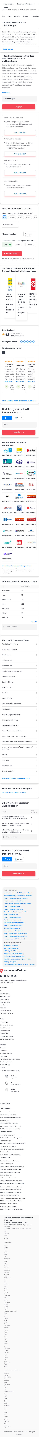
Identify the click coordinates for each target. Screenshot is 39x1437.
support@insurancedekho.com (16, 980)
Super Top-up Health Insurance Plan (15, 912)
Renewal (25, 16)
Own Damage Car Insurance (9, 1123)
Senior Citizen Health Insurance (14, 922)
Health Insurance (9, 893)
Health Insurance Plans (24, 893)
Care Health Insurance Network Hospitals (10, 303)
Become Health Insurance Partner (10, 1192)
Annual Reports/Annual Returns (10, 1059)
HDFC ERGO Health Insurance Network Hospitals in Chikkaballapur (15, 824)
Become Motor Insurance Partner (10, 1190)
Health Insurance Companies (13, 909)
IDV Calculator (4, 1120)
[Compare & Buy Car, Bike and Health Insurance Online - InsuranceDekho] (13, 971)
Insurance (8, 4)
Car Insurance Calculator (8, 1115)
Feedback (3, 1051)
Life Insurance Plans (6, 1175)
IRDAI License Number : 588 (17, 1223)
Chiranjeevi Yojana (10, 962)
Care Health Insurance (11, 948)
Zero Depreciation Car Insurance (10, 1117)
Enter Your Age (8, 224)
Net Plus (5, 693)
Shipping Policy (5, 1031)
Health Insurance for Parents (13, 925)
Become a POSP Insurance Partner (10, 1187)
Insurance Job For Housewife (9, 1204)
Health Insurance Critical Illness (14, 901)
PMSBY (29, 959)
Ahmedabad (6, 599)
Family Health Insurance (12, 920)
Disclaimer (3, 1056)
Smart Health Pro (8, 771)
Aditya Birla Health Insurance (13, 953)
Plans (9, 16)
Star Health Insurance (11, 945)
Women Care (7, 766)
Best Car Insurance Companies (10, 1129)
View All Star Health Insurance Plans (15, 779)
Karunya (32, 964)
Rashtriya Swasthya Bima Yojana (14, 959)
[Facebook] (1, 976)
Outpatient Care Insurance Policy (14, 736)
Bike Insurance (4, 994)
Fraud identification (6, 1053)
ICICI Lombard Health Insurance (14, 956)
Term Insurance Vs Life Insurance (10, 1169)
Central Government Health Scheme (16, 964)
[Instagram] (8, 976)
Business (3, 1008)
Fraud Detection (5, 1028)
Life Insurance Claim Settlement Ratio (12, 1166)
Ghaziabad (6, 591)
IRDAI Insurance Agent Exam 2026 (10, 1201)
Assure (4, 755)
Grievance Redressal (6, 1025)
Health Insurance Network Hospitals (15, 936)
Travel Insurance (5, 1010)
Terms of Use (4, 1033)
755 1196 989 (8, 983)
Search (19, 107)
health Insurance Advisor (12, 906)
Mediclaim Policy (9, 895)
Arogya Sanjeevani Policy (11, 715)
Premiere (5, 760)
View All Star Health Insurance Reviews (18, 401)
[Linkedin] (12, 976)
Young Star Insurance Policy (12, 731)
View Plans (17, 432)
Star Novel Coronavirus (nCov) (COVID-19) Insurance (17, 748)
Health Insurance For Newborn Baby (15, 933)
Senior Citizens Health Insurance (10, 1155)
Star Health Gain (8, 682)
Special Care (6, 687)
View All (34, 622)
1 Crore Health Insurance (24, 895)
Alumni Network (5, 1065)
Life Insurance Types (6, 1164)
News (6, 8)
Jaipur (4, 613)
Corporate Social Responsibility (10, 1070)
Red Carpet (6, 655)
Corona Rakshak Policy (10, 725)
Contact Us (3, 1048)
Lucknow (5, 617)
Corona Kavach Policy (10, 720)
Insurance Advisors (25, 4)
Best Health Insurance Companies (11, 1138)
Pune (3, 604)
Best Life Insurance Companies (10, 1172)
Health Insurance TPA (11, 914)
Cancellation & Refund (7, 1036)
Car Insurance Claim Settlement (10, 1126)
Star (3, 16)
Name (6, 425)
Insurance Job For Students (8, 1206)
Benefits (17, 16)
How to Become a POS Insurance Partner (12, 1198)
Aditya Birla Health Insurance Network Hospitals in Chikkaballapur (15, 831)
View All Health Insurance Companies (15, 566)
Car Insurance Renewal (7, 1112)
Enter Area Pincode (28, 235)
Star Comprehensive (9, 649)
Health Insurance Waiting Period (14, 939)
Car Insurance (4, 991)
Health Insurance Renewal (12, 917)
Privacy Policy (4, 1022)
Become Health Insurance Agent (14, 792)
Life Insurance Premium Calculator (11, 1181)
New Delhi (5, 608)
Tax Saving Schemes (7, 1013)
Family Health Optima (10, 644)
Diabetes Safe (7, 660)
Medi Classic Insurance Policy (12, 671)
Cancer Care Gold (8, 677)
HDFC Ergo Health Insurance (13, 951)
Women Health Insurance (12, 928)
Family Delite (6, 709)
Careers (2, 1067)
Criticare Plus (7, 698)
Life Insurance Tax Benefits (8, 1178)
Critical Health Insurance (8, 1146)
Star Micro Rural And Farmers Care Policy (17, 742)
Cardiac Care (7, 666)
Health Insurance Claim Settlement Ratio (17, 903)
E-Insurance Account (7, 1039)
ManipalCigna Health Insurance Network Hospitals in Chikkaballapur (14, 818)
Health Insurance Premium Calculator (16, 898)
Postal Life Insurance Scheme (9, 1161)
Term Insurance (5, 1002)
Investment (3, 1005)
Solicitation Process (6, 1062)
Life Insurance (4, 999)
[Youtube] (5, 976)
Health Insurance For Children (13, 931)
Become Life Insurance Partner (9, 1195)
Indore (4, 595)
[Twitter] (15, 976)
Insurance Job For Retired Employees (11, 1209)
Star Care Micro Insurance (11, 704)
